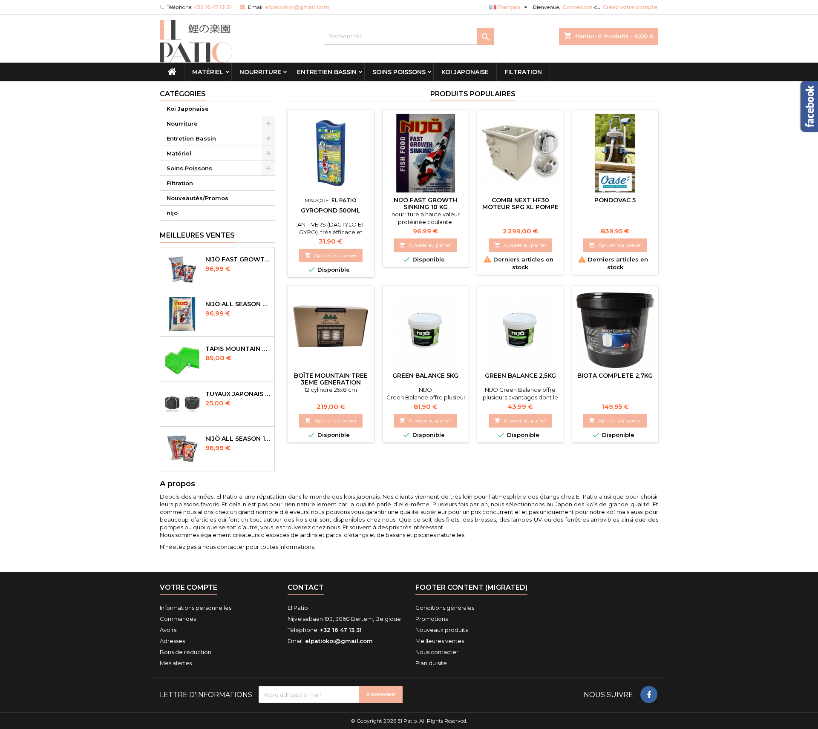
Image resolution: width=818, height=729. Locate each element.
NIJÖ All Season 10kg (238, 438)
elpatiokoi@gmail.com (297, 7)
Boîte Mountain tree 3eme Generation (331, 379)
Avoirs (168, 629)
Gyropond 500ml (330, 210)
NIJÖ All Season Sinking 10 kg (238, 304)
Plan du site (431, 663)
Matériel (208, 72)
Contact (306, 587)
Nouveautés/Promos (197, 198)
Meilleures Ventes (197, 235)
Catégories (183, 94)
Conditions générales (444, 607)
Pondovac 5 (615, 200)
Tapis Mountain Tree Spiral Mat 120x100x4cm (238, 348)
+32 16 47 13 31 (213, 7)
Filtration (523, 72)
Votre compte (188, 587)
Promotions (431, 618)
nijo (172, 213)
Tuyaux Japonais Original (238, 393)
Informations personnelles (195, 607)
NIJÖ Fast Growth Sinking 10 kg (426, 203)
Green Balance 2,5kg (520, 375)
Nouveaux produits (441, 629)
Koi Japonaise (465, 72)
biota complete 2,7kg (615, 375)
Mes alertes (176, 663)
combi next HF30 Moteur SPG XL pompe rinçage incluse (520, 207)
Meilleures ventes (439, 640)
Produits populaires (473, 94)
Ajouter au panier (331, 255)
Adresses (172, 640)
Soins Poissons (399, 72)
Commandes (178, 618)
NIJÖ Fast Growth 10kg (238, 259)
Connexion (577, 7)
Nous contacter (436, 652)
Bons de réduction (185, 652)
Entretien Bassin (327, 72)
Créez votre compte (630, 7)
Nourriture (260, 72)
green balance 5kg (425, 375)
